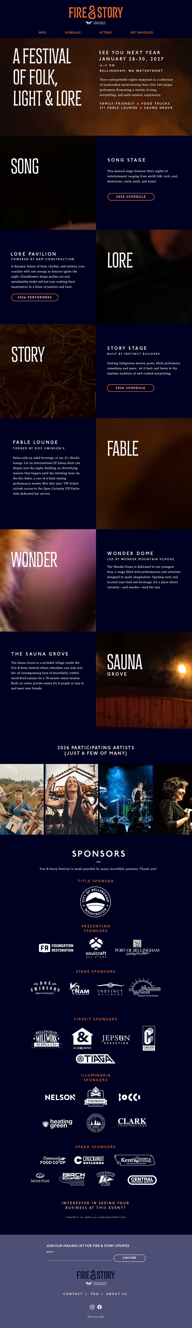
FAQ (96, 1294)
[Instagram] (92, 1307)
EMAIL (50, 1252)
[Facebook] (99, 1307)
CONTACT (74, 1294)
